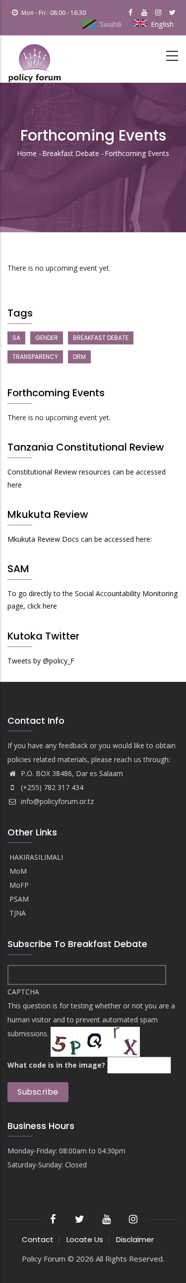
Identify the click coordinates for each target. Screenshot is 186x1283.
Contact (38, 1239)
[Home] (34, 59)
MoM (18, 871)
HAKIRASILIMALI (36, 857)
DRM (79, 356)
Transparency (35, 356)
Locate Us (84, 1239)
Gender (46, 337)
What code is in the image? (56, 1065)
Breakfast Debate (70, 153)
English (162, 24)
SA (16, 337)
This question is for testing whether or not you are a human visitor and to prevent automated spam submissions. (91, 1028)
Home (27, 153)
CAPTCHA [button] (23, 991)
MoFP (19, 885)
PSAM (19, 899)
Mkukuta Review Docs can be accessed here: (79, 539)
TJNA (17, 913)
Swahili (111, 24)
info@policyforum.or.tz (56, 801)
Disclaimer (135, 1239)
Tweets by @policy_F (40, 660)
